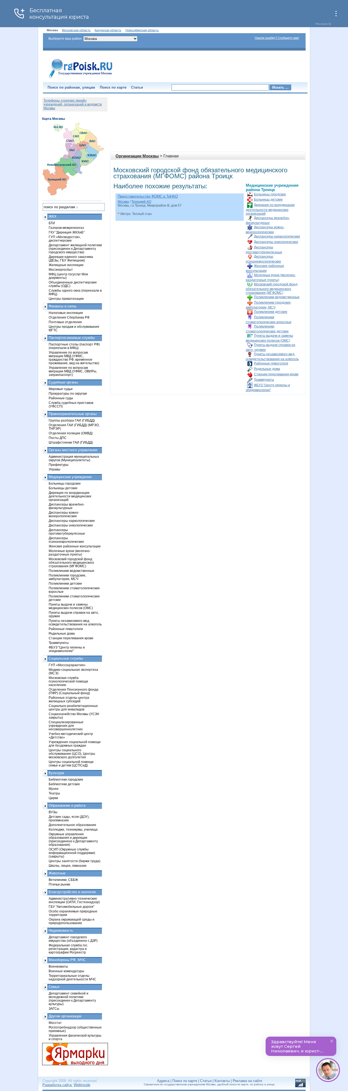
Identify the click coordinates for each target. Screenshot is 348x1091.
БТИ (52, 223)
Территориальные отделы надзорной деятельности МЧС (72, 977)
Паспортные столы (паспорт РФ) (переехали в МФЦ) (74, 346)
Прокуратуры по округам (68, 393)
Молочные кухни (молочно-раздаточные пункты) (70, 552)
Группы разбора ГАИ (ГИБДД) (72, 420)
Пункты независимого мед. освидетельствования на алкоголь (75, 622)
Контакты (222, 1081)
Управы (54, 469)
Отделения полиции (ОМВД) (71, 433)
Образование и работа (67, 805)
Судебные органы (63, 382)
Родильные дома (267, 369)
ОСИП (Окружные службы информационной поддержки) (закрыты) (72, 852)
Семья (54, 987)
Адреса (163, 1081)
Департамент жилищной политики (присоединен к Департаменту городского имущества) (75, 248)
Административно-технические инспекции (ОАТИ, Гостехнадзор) (74, 900)
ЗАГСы (54, 1008)
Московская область (76, 30)
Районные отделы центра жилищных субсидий (69, 699)
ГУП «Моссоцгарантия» (67, 665)
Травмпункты (264, 380)
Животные (57, 873)
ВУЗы (53, 812)
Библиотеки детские (64, 784)
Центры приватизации (66, 298)
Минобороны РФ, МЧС (67, 960)
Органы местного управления (73, 450)
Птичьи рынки (59, 884)
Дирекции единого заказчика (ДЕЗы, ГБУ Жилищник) (71, 258)
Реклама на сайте (247, 1081)
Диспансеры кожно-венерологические (64, 514)
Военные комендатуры (66, 971)
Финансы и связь (63, 306)
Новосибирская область (142, 30)
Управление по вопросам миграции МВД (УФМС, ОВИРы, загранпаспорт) (73, 371)
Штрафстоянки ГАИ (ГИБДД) (71, 442)
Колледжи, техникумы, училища (73, 829)
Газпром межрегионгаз (66, 227)
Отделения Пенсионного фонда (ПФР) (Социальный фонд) (73, 691)
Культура (56, 773)
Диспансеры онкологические (276, 242)
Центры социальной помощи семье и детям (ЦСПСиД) (71, 763)
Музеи (53, 788)
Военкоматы (58, 966)
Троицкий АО (141, 202)
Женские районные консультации (75, 546)
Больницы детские (268, 199)
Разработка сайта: (57, 1085)
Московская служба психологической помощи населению (68, 681)
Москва (123, 202)
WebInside (82, 1085)
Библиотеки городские (66, 779)
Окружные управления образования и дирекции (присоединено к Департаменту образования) (73, 839)
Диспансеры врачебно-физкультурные (67, 506)
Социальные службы (66, 658)
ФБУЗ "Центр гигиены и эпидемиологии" (67, 649)
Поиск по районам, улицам (71, 87)
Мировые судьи (61, 389)
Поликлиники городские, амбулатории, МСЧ (67, 577)
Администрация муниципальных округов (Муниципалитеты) (74, 458)
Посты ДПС (58, 437)
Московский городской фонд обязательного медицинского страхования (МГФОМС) (271, 288)
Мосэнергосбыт (61, 269)
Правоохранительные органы (73, 414)
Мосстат (55, 1022)
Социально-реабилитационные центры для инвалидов (73, 707)
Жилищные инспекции (66, 265)
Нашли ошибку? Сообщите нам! (277, 37)
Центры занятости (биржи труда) (74, 861)
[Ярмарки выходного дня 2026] (72, 1054)
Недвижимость (61, 930)
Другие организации (65, 1016)
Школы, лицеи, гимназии (67, 865)
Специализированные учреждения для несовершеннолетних (66, 725)
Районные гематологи (271, 363)
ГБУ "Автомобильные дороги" (71, 906)
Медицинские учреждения (70, 477)
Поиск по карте (113, 87)
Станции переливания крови (276, 374)
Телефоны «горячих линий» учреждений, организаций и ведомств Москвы (73, 104)
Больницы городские (270, 194)
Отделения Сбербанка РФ (69, 317)
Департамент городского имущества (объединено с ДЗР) (73, 938)
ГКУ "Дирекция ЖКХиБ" (67, 232)
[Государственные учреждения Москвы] (80, 78)
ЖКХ (53, 216)
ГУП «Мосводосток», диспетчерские (65, 238)
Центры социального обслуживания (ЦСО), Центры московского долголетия (72, 753)
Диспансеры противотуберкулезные (67, 531)
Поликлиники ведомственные (277, 297)
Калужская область (108, 30)
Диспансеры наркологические (277, 236)
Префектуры (59, 464)
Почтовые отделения (65, 322)
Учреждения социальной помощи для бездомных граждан (75, 743)
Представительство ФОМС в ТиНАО (148, 196)
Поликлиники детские (270, 312)
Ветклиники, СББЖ (63, 879)
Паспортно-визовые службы (72, 338)
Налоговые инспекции (66, 312)
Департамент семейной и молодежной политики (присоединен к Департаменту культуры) (72, 999)
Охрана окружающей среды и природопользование (71, 921)
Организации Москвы (137, 156)
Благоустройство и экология (72, 892)
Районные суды (61, 398)
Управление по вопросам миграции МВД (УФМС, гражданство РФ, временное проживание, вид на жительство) (74, 358)
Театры (54, 793)
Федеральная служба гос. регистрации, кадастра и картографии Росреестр (68, 948)
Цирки (53, 798)
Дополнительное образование (72, 825)
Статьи (137, 87)
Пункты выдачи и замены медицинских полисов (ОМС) (71, 606)
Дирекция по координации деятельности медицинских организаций (270, 209)
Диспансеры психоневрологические (66, 539)
